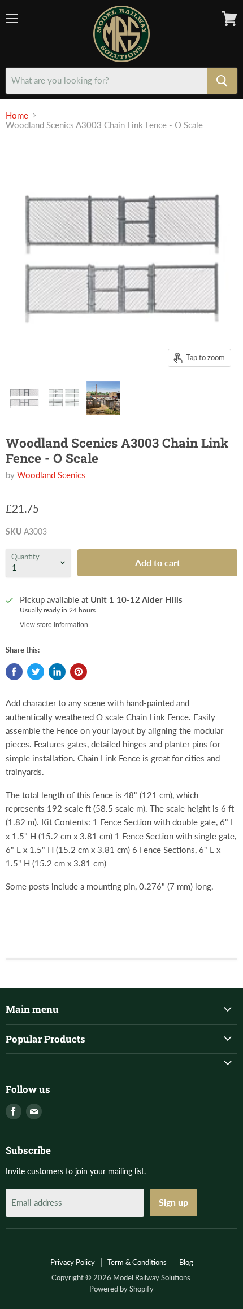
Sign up (173, 1202)
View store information (54, 625)
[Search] (222, 81)
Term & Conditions (137, 1262)
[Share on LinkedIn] (57, 671)
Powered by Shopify (121, 1288)
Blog (186, 1262)
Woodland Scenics (51, 475)
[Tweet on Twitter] (35, 671)
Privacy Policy (72, 1262)
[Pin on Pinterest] (78, 671)
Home (17, 115)
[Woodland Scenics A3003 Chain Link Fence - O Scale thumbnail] (24, 398)
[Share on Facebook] (14, 671)
